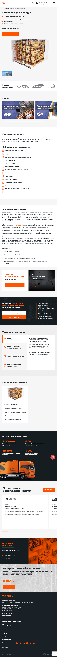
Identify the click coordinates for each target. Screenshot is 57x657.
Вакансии (6, 639)
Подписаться (9, 586)
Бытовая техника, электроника (15, 173)
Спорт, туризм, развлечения (14, 192)
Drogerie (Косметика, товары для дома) (18, 157)
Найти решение (14, 317)
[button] (52, 457)
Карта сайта (5, 647)
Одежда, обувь (10, 163)
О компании (7, 630)
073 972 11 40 (43, 2)
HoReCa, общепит (10, 160)
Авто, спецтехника (11, 179)
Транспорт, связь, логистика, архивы (17, 170)
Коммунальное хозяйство (13, 182)
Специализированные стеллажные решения (14, 8)
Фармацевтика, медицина (13, 166)
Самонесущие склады (11, 404)
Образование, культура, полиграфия (17, 188)
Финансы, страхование (12, 186)
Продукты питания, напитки (14, 154)
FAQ (4, 636)
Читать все (48, 489)
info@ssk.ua (9, 558)
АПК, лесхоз (9, 176)
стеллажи (19, 225)
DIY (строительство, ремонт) (14, 150)
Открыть (7, 526)
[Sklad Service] (3, 3)
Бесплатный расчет (15, 284)
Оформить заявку (10, 33)
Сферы (5, 633)
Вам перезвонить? (44, 4)
